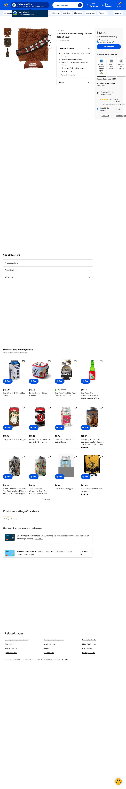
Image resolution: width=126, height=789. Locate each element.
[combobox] (67, 5)
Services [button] (24, 13)
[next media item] (49, 46)
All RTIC (47, 648)
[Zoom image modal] (50, 43)
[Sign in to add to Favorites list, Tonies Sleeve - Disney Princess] (49, 361)
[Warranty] (89, 277)
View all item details (68, 75)
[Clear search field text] (74, 5)
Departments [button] (9, 13)
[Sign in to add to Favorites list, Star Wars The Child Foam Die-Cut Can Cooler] (75, 361)
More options (101, 85)
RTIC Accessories (11, 648)
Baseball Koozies (50, 644)
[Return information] (112, 42)
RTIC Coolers (87, 648)
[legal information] (117, 37)
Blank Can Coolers (89, 644)
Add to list (105, 116)
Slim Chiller (9, 644)
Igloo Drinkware (11, 653)
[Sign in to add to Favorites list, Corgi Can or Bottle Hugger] (23, 408)
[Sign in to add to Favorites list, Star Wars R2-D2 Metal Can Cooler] (23, 361)
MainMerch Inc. (106, 94)
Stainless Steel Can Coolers (54, 640)
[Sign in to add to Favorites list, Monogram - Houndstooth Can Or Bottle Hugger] (49, 408)
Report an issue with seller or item (113, 104)
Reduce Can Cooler (89, 640)
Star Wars (59, 30)
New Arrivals (90, 13)
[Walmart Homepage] (6, 5)
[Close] (45, 13)
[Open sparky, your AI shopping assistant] (118, 781)
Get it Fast (66, 13)
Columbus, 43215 (109, 79)
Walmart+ (102, 13)
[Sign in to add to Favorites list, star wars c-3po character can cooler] (101, 457)
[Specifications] (89, 270)
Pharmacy (78, 13)
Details (118, 109)
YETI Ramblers (49, 653)
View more (46, 499)
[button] (92, 5)
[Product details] (89, 263)
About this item (11, 255)
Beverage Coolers (88, 653)
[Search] (80, 5)
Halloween (55, 13)
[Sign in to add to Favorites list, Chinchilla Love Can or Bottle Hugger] (75, 408)
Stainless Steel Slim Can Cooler (16, 640)
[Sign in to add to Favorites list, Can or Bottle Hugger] (75, 457)
